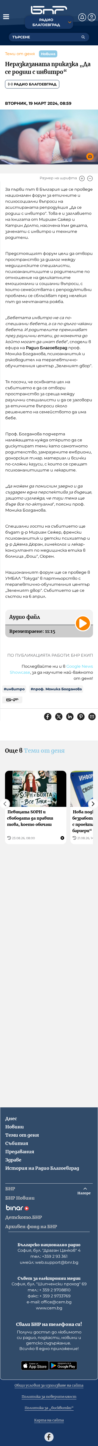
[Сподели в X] (59, 717)
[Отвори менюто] (6, 17)
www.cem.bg (49, 1308)
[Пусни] (83, 623)
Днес (11, 1118)
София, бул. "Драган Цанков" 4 (49, 1250)
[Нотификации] (82, 17)
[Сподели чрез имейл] (92, 717)
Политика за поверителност (49, 1396)
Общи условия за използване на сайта (49, 1385)
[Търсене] (83, 37)
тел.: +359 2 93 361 (49, 1256)
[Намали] (90, 178)
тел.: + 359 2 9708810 (49, 1290)
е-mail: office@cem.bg (49, 1302)
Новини (14, 1127)
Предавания (19, 1151)
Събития (16, 1143)
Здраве (13, 1160)
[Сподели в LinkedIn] (70, 717)
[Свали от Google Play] (63, 1366)
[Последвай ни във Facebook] (49, 1437)
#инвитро (14, 689)
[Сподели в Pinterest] (81, 717)
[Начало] (49, 10)
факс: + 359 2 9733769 (49, 1296)
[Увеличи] (82, 178)
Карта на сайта (49, 1420)
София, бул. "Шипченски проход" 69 (49, 1284)
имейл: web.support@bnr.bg (49, 1262)
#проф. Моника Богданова (56, 689)
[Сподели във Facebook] (48, 717)
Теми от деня (20, 53)
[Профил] (91, 17)
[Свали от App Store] (35, 1366)
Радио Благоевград (35, 84)
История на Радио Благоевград (42, 1168)
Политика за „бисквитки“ (49, 1408)
